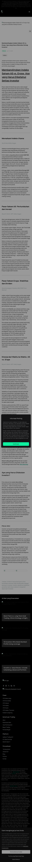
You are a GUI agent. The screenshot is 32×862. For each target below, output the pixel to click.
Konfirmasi (16, 444)
